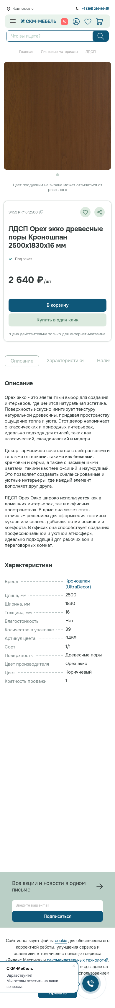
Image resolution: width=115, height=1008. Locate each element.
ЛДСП (91, 51)
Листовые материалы (59, 51)
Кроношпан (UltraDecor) (78, 584)
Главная (26, 51)
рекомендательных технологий (77, 960)
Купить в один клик (57, 320)
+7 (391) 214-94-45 (95, 9)
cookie (61, 940)
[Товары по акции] (64, 21)
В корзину (58, 305)
